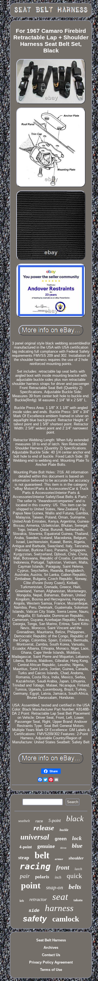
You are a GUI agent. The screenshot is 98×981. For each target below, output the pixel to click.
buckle (64, 830)
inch (58, 877)
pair (25, 876)
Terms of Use (51, 970)
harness (59, 908)
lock (77, 838)
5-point (54, 820)
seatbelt (24, 821)
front (62, 867)
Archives (51, 947)
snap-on (54, 887)
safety (35, 918)
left (22, 900)
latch (78, 869)
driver (63, 847)
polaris (42, 876)
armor (59, 859)
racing (35, 866)
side (34, 910)
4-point (25, 847)
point (31, 885)
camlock (65, 919)
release (43, 828)
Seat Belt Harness (51, 940)
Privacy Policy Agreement (51, 962)
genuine (46, 846)
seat (60, 896)
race (39, 821)
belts (75, 886)
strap (23, 857)
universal (34, 837)
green (61, 838)
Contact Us (51, 955)
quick (74, 875)
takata (78, 900)
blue (77, 845)
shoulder (76, 858)
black (75, 818)
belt (42, 855)
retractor (38, 899)
